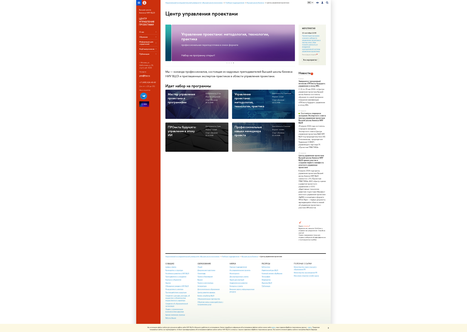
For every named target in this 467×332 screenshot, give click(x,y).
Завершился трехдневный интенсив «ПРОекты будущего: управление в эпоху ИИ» (312, 83)
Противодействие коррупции (176, 292)
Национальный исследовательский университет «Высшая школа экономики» (192, 256)
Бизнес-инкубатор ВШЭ (206, 296)
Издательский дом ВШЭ (270, 270)
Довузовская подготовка (206, 270)
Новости (304, 73)
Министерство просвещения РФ (305, 273)
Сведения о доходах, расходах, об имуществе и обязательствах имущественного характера (177, 298)
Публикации (144, 54)
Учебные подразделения (230, 256)
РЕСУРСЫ (266, 263)
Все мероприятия (310, 60)
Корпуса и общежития (173, 280)
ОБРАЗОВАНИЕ (204, 263)
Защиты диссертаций (237, 280)
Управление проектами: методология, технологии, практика (219, 36)
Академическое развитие (238, 283)
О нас (141, 32)
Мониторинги (234, 273)
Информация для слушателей (146, 43)
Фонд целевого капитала (174, 289)
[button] (168, 43)
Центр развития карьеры (206, 292)
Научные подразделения (238, 267)
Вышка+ (200, 280)
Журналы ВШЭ (267, 283)
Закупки (168, 283)
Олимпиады (202, 273)
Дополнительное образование (209, 289)
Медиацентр (266, 280)
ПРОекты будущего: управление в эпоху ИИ (182, 131)
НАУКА (233, 263)
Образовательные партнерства (209, 299)
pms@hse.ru (144, 75)
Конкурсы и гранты (236, 286)
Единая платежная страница (175, 315)
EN (312, 2)
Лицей (200, 267)
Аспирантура (202, 286)
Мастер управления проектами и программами (181, 98)
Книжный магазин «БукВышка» (272, 273)
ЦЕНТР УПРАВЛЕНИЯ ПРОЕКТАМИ (146, 21)
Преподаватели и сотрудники (175, 277)
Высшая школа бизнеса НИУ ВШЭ (147, 11)
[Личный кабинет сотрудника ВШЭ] (322, 2)
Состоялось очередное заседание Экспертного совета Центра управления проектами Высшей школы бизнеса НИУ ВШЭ (312, 118)
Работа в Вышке (170, 318)
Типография (266, 277)
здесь (273, 327)
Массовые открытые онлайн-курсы (306, 276)
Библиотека (266, 267)
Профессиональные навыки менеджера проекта (248, 131)
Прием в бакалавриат (205, 277)
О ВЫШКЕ (169, 263)
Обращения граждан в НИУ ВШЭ (177, 286)
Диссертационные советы (239, 277)
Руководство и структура (174, 270)
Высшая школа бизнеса (250, 256)
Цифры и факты (170, 267)
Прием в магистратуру (205, 283)
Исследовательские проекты (240, 270)
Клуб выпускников (146, 49)
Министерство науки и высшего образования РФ (305, 268)
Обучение (143, 37)
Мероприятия (308, 28)
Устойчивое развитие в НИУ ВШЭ (177, 273)
